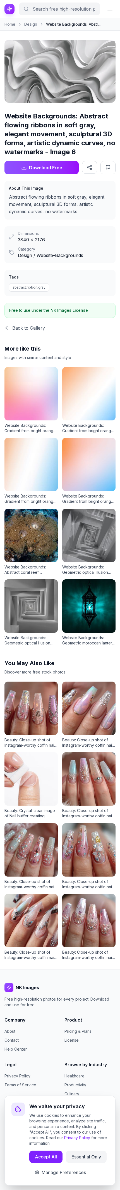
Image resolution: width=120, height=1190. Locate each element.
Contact (11, 1040)
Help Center (15, 1049)
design (30, 24)
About (9, 1031)
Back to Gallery (28, 328)
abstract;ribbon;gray (29, 287)
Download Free (45, 167)
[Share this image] (89, 167)
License (71, 1040)
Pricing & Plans (78, 1031)
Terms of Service (20, 1084)
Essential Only (86, 1157)
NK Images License (69, 310)
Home (9, 24)
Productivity (75, 1084)
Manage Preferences (64, 1172)
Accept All (46, 1157)
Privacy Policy (17, 1076)
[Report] (108, 167)
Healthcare (74, 1076)
